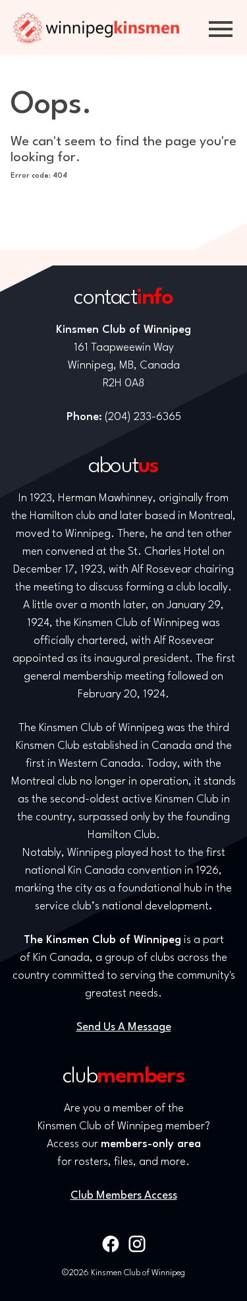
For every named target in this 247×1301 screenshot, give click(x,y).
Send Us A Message (123, 1027)
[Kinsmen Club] (96, 28)
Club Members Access (123, 1195)
